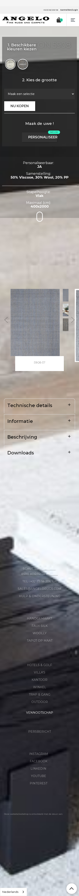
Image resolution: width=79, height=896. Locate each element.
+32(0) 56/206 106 (50, 10)
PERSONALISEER (42, 137)
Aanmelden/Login (69, 10)
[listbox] (13, 892)
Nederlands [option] (10, 891)
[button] (72, 20)
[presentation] (6, 320)
